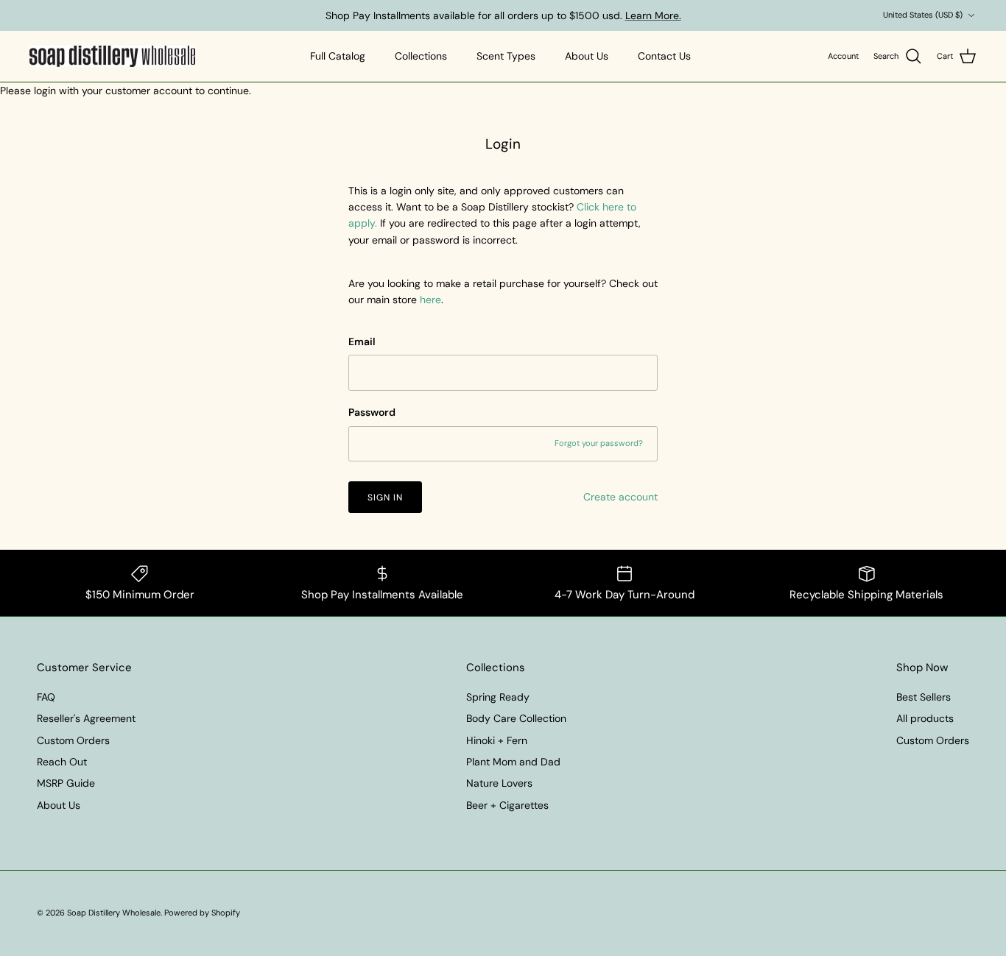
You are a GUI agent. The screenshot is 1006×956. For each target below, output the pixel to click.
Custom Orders (73, 740)
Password (371, 412)
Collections (421, 56)
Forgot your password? (599, 443)
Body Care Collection (516, 718)
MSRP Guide (66, 783)
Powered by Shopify (202, 912)
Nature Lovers (499, 783)
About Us (586, 56)
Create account (620, 496)
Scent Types (505, 56)
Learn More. (653, 15)
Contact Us (664, 56)
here (430, 299)
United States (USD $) (923, 15)
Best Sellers (923, 697)
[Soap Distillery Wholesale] (112, 57)
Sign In (385, 497)
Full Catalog (337, 56)
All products (925, 718)
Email (362, 341)
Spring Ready (498, 697)
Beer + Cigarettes (507, 805)
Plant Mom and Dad (513, 761)
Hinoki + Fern (496, 740)
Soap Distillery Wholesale (114, 912)
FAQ (46, 697)
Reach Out (62, 761)
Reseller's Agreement (86, 718)
